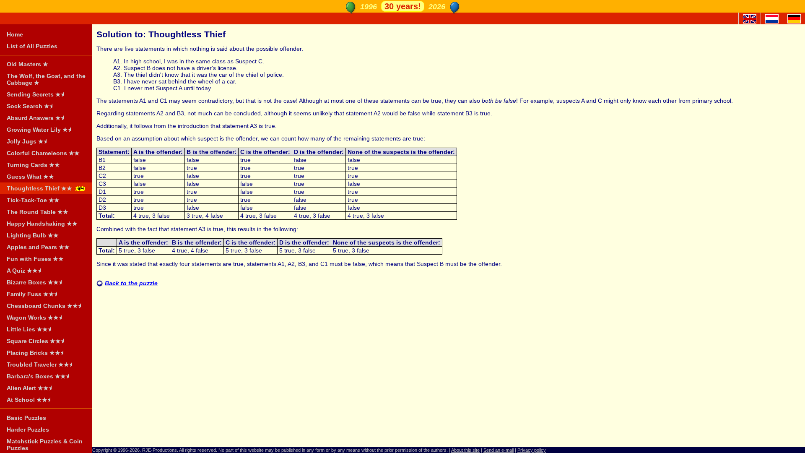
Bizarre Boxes (35, 282)
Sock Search (31, 106)
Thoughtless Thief (39, 188)
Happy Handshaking (42, 223)
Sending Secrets (36, 94)
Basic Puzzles (26, 417)
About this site (465, 450)
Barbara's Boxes (39, 376)
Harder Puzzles (28, 429)
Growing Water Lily (40, 129)
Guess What (30, 176)
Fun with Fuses (35, 258)
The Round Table (37, 211)
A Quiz (25, 270)
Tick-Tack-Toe (33, 200)
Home (15, 34)
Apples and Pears (38, 247)
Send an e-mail (498, 450)
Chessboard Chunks (45, 305)
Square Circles (36, 341)
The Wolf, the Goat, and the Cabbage (46, 79)
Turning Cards (33, 164)
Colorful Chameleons (43, 153)
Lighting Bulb (33, 235)
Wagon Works (35, 317)
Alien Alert (30, 388)
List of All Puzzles (32, 46)
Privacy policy (531, 450)
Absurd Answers (36, 118)
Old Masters (27, 64)
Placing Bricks (36, 352)
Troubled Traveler (41, 364)
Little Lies (30, 329)
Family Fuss (33, 294)
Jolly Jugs (28, 141)
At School (30, 399)
